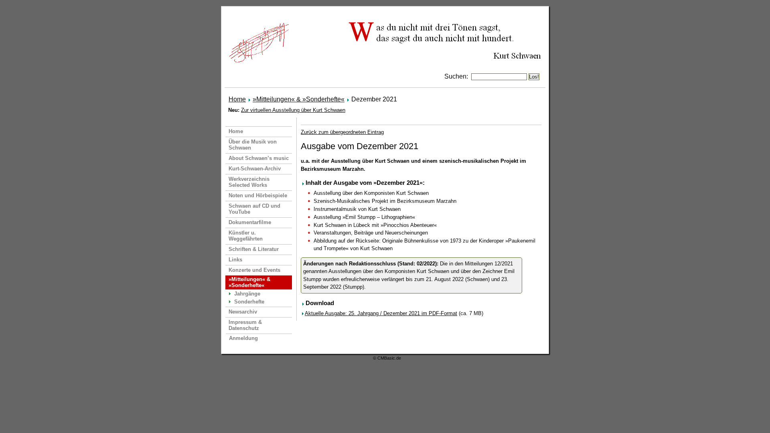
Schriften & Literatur (254, 249)
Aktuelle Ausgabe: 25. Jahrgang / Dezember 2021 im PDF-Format (381, 313)
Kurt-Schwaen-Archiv (255, 169)
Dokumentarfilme (250, 222)
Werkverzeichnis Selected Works (249, 182)
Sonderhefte (249, 302)
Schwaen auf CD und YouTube (254, 209)
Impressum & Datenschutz (245, 325)
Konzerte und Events (254, 270)
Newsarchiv (243, 312)
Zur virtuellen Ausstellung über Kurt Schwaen (293, 110)
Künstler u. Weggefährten (246, 236)
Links (235, 260)
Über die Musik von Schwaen (253, 145)
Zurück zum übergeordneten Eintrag (342, 132)
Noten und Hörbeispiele (258, 195)
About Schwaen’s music (259, 158)
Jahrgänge (247, 294)
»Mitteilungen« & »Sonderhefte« (298, 99)
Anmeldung (243, 338)
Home (237, 99)
